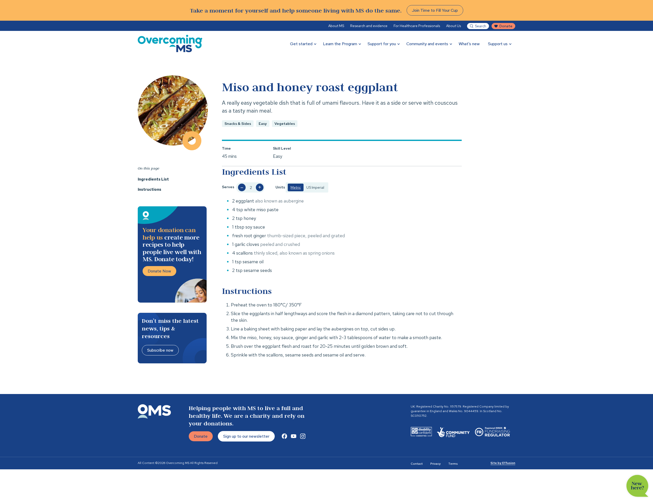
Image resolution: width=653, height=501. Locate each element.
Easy (263, 123)
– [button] (241, 187)
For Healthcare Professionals (417, 25)
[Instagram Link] (303, 436)
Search (480, 26)
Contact (417, 464)
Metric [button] (296, 187)
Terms (453, 464)
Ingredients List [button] (153, 179)
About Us (453, 25)
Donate (505, 26)
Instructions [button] (149, 189)
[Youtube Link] (293, 436)
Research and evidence (368, 25)
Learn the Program (340, 43)
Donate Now (159, 271)
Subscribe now (160, 350)
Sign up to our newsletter (246, 436)
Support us (498, 43)
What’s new (469, 43)
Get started (301, 43)
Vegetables (284, 123)
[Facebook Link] (284, 436)
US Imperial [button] (315, 187)
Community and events (427, 43)
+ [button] (259, 187)
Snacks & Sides (237, 123)
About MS (336, 25)
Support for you (382, 43)
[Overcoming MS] (170, 43)
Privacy (435, 464)
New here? (637, 486)
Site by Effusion (503, 463)
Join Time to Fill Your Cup (435, 10)
